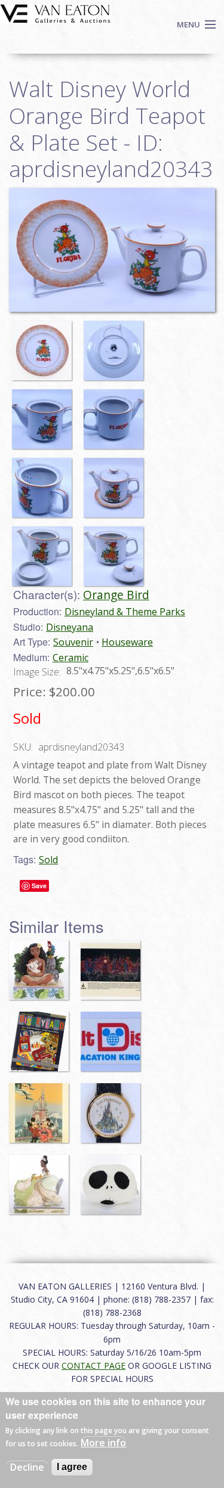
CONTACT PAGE (93, 1365)
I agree (72, 1467)
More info (103, 1442)
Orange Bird (116, 595)
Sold (48, 859)
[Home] (55, 12)
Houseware (127, 642)
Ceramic (70, 657)
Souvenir (73, 642)
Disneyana (69, 627)
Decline (27, 1467)
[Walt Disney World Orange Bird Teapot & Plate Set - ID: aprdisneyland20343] (45, 345)
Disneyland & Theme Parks (125, 611)
